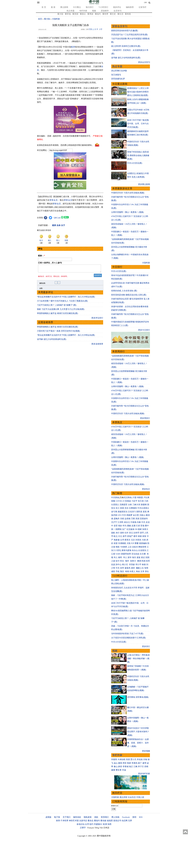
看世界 (105, 14)
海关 (134, 557)
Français (90, 828)
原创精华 (105, 11)
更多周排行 (145, 418)
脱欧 (113, 533)
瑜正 (131, 766)
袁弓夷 (114, 512)
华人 (116, 557)
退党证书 (117, 821)
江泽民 (120, 522)
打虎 (138, 526)
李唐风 (134, 763)
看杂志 (90, 821)
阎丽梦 (129, 515)
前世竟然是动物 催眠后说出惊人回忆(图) (128, 295)
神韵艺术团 (74, 821)
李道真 (140, 759)
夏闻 (120, 763)
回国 (147, 557)
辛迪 (124, 770)
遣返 (138, 557)
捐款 (96, 817)
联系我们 (105, 817)
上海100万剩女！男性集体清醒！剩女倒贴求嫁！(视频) (138, 658)
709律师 (123, 547)
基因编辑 (143, 543)
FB (136, 529)
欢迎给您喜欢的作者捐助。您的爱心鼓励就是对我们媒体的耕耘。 (65, 145)
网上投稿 (115, 817)
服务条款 (77, 817)
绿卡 (118, 561)
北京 (133, 540)
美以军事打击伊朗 (119, 71)
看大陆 (60, 14)
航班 (73, 47)
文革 (142, 571)
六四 (146, 501)
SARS (118, 554)
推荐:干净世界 (62, 821)
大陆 (128, 543)
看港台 (83, 14)
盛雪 (144, 763)
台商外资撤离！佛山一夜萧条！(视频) (127, 212)
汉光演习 (132, 512)
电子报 (57, 817)
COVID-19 (120, 501)
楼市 (135, 536)
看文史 (113, 14)
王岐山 (142, 515)
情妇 (120, 526)
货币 (142, 533)
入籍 (113, 561)
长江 (118, 508)
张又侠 (141, 501)
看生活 (120, 14)
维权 (118, 547)
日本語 (106, 828)
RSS (141, 817)
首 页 (44, 7)
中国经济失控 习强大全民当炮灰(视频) (127, 193)
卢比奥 (146, 497)
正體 (145, 2)
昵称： (41, 256)
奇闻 (127, 571)
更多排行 (146, 646)
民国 (143, 561)
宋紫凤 (114, 759)
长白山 (135, 550)
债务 (122, 533)
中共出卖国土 (143, 508)
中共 (124, 515)
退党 (145, 512)
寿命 (138, 571)
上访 (129, 547)
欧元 (116, 536)
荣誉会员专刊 (119, 26)
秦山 (116, 766)
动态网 (125, 821)
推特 (134, 817)
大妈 (144, 540)
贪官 (116, 526)
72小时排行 (103, 7)
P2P (132, 543)
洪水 (126, 508)
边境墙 (127, 519)
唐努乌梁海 (126, 550)
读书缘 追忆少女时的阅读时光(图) (51, 339)
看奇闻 (128, 14)
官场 (142, 526)
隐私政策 (88, 817)
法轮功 (135, 547)
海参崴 (117, 540)
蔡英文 (127, 540)
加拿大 (145, 529)
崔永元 (127, 522)
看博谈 (90, 14)
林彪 (144, 564)
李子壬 (141, 766)
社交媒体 (130, 529)
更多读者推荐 (97, 344)
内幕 (139, 522)
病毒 (113, 501)
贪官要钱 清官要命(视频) (138, 697)
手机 (118, 571)
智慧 (146, 568)
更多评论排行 (97, 318)
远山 (116, 763)
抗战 (113, 564)
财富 (144, 536)
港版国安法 (122, 512)
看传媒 (103, 821)
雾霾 (136, 543)
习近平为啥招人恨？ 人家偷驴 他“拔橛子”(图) (56, 305)
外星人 (132, 571)
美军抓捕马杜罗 (118, 79)
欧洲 (105, 824)
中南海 (133, 522)
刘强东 (138, 540)
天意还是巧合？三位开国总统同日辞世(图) (129, 35)
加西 (109, 824)
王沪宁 (114, 522)
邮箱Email (114, 806)
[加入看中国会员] (70, 179)
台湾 (122, 540)
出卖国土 (115, 504)
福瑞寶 (110, 821)
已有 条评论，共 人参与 (50, 263)
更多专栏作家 (144, 774)
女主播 (143, 554)
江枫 (135, 766)
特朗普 (140, 497)
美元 (131, 533)
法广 (124, 529)
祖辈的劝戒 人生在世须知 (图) (124, 291)
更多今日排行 (144, 330)
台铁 (130, 504)
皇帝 (122, 568)
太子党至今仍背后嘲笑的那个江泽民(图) (128, 638)
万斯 (133, 519)
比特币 (136, 533)
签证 (143, 557)
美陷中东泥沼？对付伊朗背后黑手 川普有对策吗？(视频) (138, 731)
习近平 (134, 501)
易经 (133, 568)
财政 (140, 536)
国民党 (139, 512)
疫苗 (122, 508)
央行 (118, 533)
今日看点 (77, 7)
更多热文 (146, 489)
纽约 (91, 824)
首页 (40, 19)
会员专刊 (117, 11)
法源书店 (83, 821)
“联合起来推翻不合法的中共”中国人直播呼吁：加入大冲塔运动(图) (66, 297)
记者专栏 (142, 7)
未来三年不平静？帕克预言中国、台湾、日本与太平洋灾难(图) (138, 123)
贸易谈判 (144, 519)
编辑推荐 (130, 7)
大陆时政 (56, 19)
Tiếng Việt (99, 828)
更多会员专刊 (144, 62)
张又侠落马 (116, 75)
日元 (120, 536)
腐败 (129, 526)
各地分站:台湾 (83, 824)
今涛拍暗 (121, 759)
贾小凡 (133, 759)
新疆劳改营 (126, 554)
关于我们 (66, 817)
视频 (94, 11)
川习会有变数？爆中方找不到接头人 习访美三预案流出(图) (62, 301)
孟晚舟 (117, 519)
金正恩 (136, 515)
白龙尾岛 (142, 550)
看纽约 (98, 14)
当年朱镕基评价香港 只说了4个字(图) (127, 633)
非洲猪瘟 (122, 543)
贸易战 (128, 501)
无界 (130, 821)
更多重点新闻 (144, 184)
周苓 (125, 763)
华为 (125, 526)
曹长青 (119, 770)
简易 (128, 759)
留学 (130, 557)
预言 (122, 571)
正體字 (83, 828)
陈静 (129, 763)
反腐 (133, 526)
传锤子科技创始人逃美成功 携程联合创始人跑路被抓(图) (138, 155)
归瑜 (145, 759)
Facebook (126, 817)
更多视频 (146, 751)
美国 (137, 519)
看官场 (68, 14)
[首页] (94, 4)
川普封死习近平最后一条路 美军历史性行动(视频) (58, 331)
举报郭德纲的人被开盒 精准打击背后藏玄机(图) (57, 313)
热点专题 (70, 11)
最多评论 (117, 7)
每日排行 (90, 7)
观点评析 (123, 797)
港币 (125, 536)
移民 (120, 557)
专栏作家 (83, 11)
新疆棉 (144, 504)
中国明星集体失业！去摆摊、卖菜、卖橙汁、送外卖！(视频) (138, 742)
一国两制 (118, 529)
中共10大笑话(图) (134, 163)
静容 (120, 766)
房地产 (130, 536)
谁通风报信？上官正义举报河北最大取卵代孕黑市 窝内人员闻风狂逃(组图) (138, 91)
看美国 (75, 14)
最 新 (53, 7)
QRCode (57, 218)
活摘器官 (123, 504)
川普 (135, 497)
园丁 (140, 763)
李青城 (125, 766)
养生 (147, 571)
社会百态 (132, 797)
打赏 (90, 29)
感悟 (113, 571)
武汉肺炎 (127, 497)
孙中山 (119, 564)
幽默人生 (140, 568)
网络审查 (142, 547)
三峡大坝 (136, 504)
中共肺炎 (115, 497)
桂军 (148, 561)
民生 (122, 561)
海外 (127, 561)
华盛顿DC (98, 824)
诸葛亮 (127, 568)
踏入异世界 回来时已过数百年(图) (125, 46)
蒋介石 (125, 564)
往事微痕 (133, 508)
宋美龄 (132, 564)
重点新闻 (64, 7)
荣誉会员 (53, 200)
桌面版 (48, 817)
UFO (120, 515)
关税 (122, 519)
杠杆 (126, 533)
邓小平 (138, 564)
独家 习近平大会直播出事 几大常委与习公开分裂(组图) (60, 309)
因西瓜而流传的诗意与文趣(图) (124, 30)
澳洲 (139, 561)
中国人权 (140, 797)
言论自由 (135, 554)
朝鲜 (140, 529)
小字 (100, 29)
